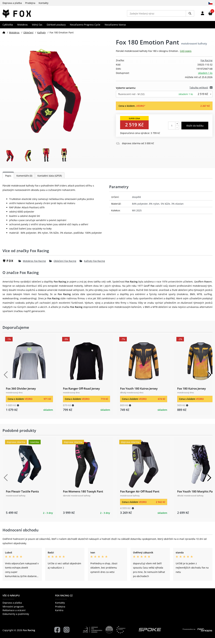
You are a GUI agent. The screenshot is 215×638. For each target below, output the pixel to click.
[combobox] (164, 94)
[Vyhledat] (190, 13)
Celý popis (185, 51)
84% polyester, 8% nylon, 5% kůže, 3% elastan (158, 203)
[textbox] (164, 94)
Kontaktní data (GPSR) (49, 175)
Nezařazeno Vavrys (115, 24)
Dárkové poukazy (56, 24)
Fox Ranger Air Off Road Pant (139, 491)
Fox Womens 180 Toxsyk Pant (83, 491)
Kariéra (59, 610)
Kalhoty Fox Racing (94, 261)
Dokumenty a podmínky (16, 614)
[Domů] (4, 32)
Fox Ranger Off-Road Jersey (81, 388)
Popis (8, 175)
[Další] (209, 375)
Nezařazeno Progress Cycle (85, 24)
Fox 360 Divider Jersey (21, 388)
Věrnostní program (13, 606)
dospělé (136, 197)
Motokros (22, 24)
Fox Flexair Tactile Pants (22, 491)
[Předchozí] (6, 375)
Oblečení (28, 32)
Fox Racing (206, 60)
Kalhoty (41, 32)
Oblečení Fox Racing (65, 261)
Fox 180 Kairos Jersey (191, 388)
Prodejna (30, 3)
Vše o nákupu (11, 595)
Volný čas (37, 24)
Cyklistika (8, 24)
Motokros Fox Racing (34, 261)
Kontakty (43, 3)
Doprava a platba (12, 3)
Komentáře (24, 175)
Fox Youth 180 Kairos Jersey (139, 388)
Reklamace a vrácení (14, 610)
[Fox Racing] (10, 260)
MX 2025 (137, 210)
